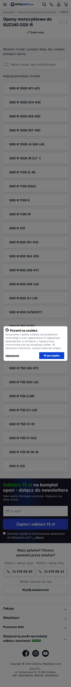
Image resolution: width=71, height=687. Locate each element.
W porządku (52, 355)
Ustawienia (12, 355)
